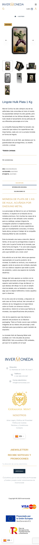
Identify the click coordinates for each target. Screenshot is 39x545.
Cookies (8, 480)
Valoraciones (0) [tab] (19, 191)
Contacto (19, 428)
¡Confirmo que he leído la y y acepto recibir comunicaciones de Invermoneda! (20, 480)
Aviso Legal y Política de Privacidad (19, 420)
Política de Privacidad (29, 478)
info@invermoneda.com (21, 383)
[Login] (36, 9)
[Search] (3, 9)
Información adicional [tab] (19, 187)
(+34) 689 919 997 (21, 376)
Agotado (14, 171)
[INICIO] (15, 16)
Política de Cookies (19, 423)
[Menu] (36, 4)
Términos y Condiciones (19, 425)
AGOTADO (13, 174)
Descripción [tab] (19, 183)
